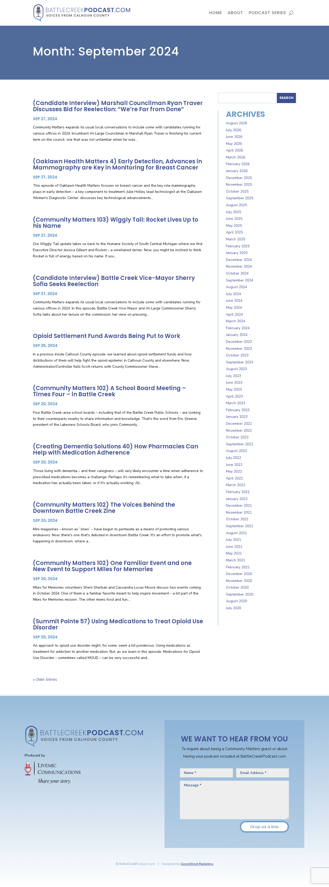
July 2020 (233, 608)
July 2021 (233, 539)
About (235, 13)
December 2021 (239, 505)
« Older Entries (45, 679)
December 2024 (239, 259)
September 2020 (239, 594)
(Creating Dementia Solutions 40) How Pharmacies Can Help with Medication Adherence (115, 449)
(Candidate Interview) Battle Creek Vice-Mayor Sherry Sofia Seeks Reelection (114, 281)
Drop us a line (264, 827)
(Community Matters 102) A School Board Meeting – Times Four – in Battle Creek (109, 391)
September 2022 (239, 444)
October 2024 (237, 273)
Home (215, 13)
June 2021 (234, 546)
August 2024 (236, 287)
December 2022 (239, 423)
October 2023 (237, 355)
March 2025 (235, 239)
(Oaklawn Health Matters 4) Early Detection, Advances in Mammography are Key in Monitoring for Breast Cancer (117, 164)
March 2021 (235, 560)
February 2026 (238, 164)
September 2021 (239, 526)
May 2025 (234, 225)
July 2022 (233, 457)
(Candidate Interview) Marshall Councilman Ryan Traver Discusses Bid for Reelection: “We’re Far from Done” (118, 106)
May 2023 (234, 389)
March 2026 (235, 157)
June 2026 (234, 136)
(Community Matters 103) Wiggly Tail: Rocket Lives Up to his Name (115, 223)
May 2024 (234, 307)
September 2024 (239, 280)
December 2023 (239, 341)
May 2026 (234, 143)
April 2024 (234, 314)
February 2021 (238, 567)
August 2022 (236, 450)
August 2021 (236, 533)
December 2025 (239, 177)
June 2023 (234, 382)
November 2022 (239, 430)
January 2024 (237, 334)
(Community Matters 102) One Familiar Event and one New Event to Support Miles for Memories (112, 566)
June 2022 (234, 464)
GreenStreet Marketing (197, 864)
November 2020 (239, 580)
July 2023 (233, 375)
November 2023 (239, 348)
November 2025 (239, 184)
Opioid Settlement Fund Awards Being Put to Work (106, 336)
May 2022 (234, 471)
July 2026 (233, 130)
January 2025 (237, 252)
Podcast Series (267, 13)
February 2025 (238, 246)
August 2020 (236, 601)
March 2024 (235, 321)
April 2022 (234, 478)
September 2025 (239, 198)
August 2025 (236, 205)
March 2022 (235, 485)
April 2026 (234, 150)
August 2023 (236, 368)
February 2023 (238, 410)
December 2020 (239, 573)
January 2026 (237, 170)
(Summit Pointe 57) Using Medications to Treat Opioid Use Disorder (118, 624)
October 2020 (237, 587)
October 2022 (237, 437)
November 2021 (239, 512)
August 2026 (236, 123)
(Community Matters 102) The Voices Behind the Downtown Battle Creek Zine (104, 508)
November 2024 (239, 266)
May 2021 (234, 553)
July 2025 (233, 212)
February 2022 (238, 491)
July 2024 (233, 293)
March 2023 (235, 403)
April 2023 (234, 396)
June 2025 (234, 218)
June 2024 (234, 300)
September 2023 (239, 362)
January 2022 (237, 498)
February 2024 (238, 328)
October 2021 (237, 519)
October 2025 (237, 191)
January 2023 (237, 416)
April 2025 (234, 232)
